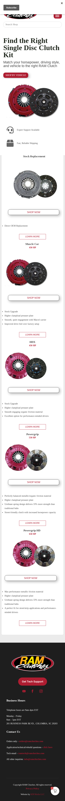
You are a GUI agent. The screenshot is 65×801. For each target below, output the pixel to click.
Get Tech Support (32, 681)
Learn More (32, 236)
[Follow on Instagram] (41, 691)
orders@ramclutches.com (31, 741)
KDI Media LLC (37, 794)
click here (47, 747)
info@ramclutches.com (35, 759)
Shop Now (33, 212)
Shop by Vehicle (16, 75)
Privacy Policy (32, 788)
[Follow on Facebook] (32, 691)
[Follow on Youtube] (24, 691)
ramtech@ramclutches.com (31, 753)
